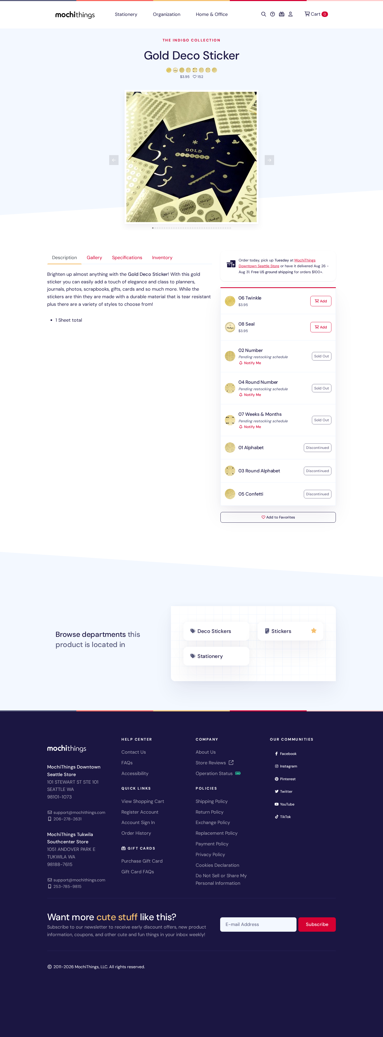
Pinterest (289, 778)
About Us (206, 752)
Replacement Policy (217, 833)
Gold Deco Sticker (191, 55)
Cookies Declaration (217, 865)
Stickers (281, 631)
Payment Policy (212, 844)
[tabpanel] (129, 297)
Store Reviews (211, 763)
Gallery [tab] (94, 257)
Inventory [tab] (162, 257)
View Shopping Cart (142, 801)
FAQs (127, 763)
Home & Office (212, 14)
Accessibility (135, 773)
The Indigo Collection (192, 40)
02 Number (250, 350)
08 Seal (246, 324)
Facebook (290, 753)
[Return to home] (75, 14)
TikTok (287, 816)
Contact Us (133, 752)
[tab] (152, 228)
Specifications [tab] (127, 257)
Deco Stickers (214, 631)
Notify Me (252, 363)
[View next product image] (269, 160)
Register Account (139, 812)
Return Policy (210, 812)
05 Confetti (250, 494)
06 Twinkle (249, 298)
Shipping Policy (212, 801)
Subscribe (321, 924)
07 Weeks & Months (260, 414)
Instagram (290, 766)
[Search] (263, 14)
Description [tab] (64, 257)
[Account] (290, 14)
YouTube (289, 804)
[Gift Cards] (281, 14)
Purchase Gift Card (142, 861)
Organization (166, 14)
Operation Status (215, 773)
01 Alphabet (251, 447)
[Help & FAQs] (272, 14)
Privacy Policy (210, 854)
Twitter (288, 791)
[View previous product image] (114, 160)
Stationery (126, 14)
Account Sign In (138, 822)
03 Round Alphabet (259, 471)
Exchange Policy (213, 822)
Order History (136, 833)
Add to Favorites (280, 517)
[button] (191, 157)
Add (325, 300)
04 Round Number (258, 382)
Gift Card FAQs (137, 872)
